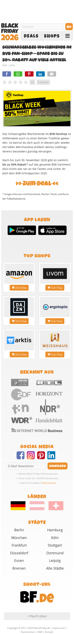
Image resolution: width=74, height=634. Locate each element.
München (19, 537)
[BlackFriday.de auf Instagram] (32, 458)
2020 (12, 65)
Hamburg (55, 529)
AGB (39, 632)
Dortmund (55, 553)
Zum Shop (20, 287)
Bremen (19, 568)
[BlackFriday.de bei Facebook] (22, 458)
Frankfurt (19, 545)
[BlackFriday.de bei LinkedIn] (52, 458)
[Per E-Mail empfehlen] (51, 74)
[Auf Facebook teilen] (6, 74)
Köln (55, 537)
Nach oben (39, 616)
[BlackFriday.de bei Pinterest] (42, 458)
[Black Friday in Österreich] (37, 509)
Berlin (19, 529)
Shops (52, 36)
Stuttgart (55, 545)
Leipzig (55, 560)
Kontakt (49, 632)
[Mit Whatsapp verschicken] (18, 74)
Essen (19, 560)
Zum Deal (37, 183)
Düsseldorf (19, 553)
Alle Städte (55, 568)
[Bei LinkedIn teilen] (40, 74)
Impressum (58, 628)
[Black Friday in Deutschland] (20, 509)
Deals (31, 36)
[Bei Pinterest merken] (29, 74)
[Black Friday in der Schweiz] (54, 509)
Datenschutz (48, 483)
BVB (4, 65)
